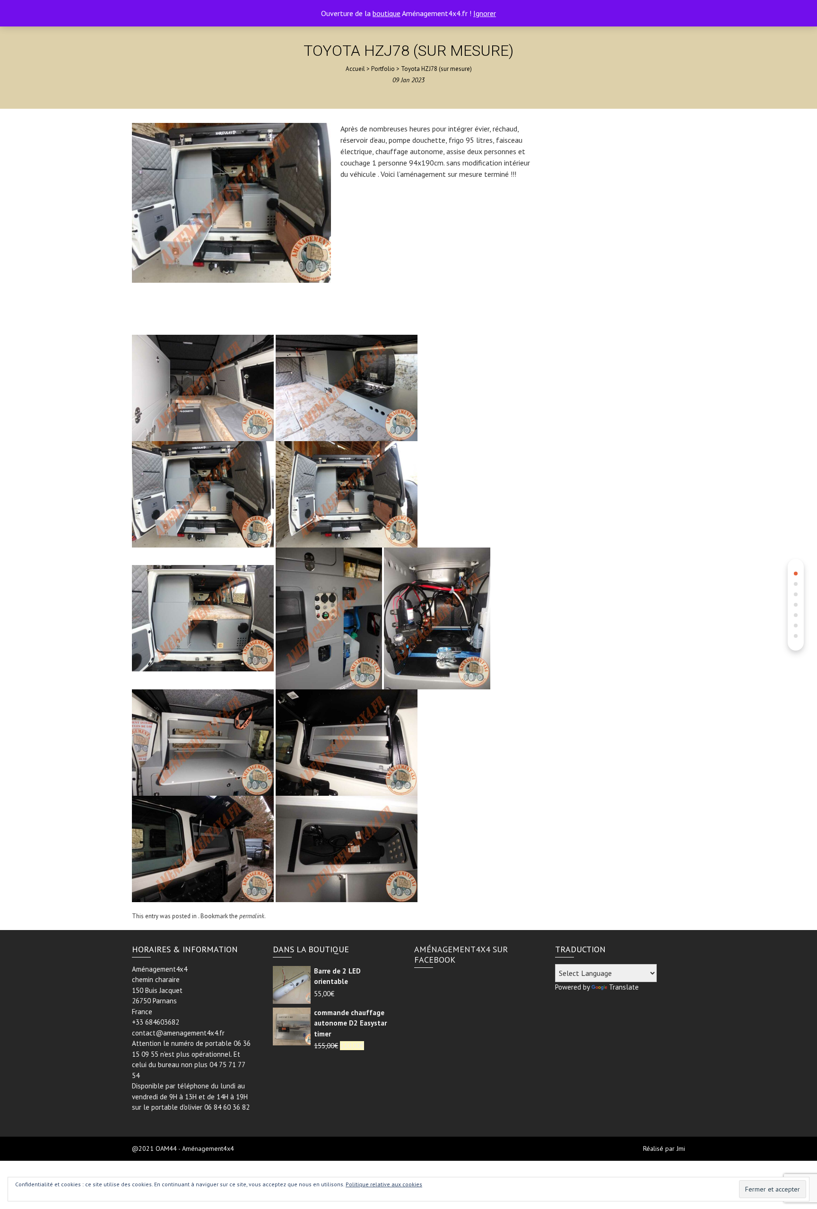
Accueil (355, 69)
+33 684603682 (155, 1022)
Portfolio (383, 69)
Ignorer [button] (484, 13)
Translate (624, 987)
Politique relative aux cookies (384, 1184)
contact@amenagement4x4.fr (178, 1032)
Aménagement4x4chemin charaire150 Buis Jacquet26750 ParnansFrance (159, 990)
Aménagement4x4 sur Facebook (461, 954)
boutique (386, 13)
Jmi (681, 1148)
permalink (251, 916)
